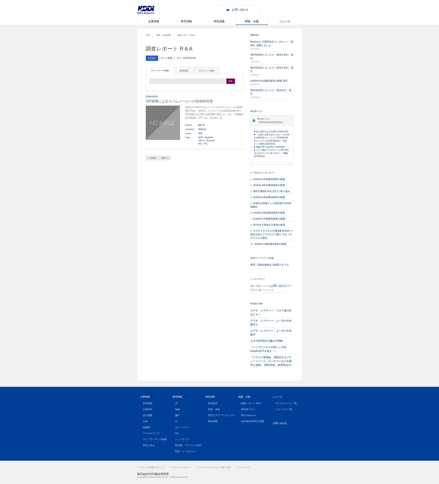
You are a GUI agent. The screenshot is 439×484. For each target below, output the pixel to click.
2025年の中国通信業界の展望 (269, 218)
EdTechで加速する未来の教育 (269, 224)
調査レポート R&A (251, 403)
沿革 (145, 421)
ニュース (284, 21)
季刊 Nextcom (248, 415)
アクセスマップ (151, 433)
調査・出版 (252, 21)
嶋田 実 (201, 125)
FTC (206, 143)
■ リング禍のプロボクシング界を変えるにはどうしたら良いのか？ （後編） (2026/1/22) (271, 153)
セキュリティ (182, 427)
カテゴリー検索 (206, 70)
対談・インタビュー (186, 451)
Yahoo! (201, 140)
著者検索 (183, 70)
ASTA (200, 137)
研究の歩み (149, 445)
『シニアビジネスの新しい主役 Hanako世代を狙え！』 (268, 349)
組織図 (146, 427)
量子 (177, 415)
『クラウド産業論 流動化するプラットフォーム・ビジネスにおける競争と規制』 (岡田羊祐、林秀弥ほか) (271, 361)
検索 (231, 81)
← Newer (152, 158)
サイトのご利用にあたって (152, 467)
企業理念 (147, 409)
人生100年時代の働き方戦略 (266, 340)
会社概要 (147, 415)
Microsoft (210, 140)
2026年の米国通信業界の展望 (269, 197)
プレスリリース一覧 (286, 403)
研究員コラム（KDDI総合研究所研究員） (271, 120)
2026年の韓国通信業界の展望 (269, 212)
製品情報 (213, 421)
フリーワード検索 (160, 70)
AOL (200, 143)
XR (176, 433)
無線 (177, 409)
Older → (164, 158)
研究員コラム (248, 409)
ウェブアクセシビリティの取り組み (214, 467)
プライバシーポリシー (181, 467)
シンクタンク (182, 439)
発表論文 (213, 403)
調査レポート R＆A (186, 35)
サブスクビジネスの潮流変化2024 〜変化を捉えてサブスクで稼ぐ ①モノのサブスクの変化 (271, 234)
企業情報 (153, 21)
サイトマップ (244, 467)
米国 (200, 133)
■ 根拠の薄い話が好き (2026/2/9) (269, 147)
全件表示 (152, 58)
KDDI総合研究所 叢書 (252, 421)
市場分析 (202, 129)
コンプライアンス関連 (155, 439)
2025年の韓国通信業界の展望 (270, 244)
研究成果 (219, 21)
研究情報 (186, 21)
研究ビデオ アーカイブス (221, 415)
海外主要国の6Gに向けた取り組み (271, 191)
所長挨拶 (147, 403)
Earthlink (209, 137)
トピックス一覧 (283, 409)
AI (176, 421)
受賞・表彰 (214, 409)
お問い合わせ (240, 9)
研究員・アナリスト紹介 (188, 445)
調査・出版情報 (163, 35)
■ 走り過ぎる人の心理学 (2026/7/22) (271, 131)
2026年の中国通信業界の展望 (269, 179)
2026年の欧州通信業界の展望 (269, 185)
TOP (148, 35)
